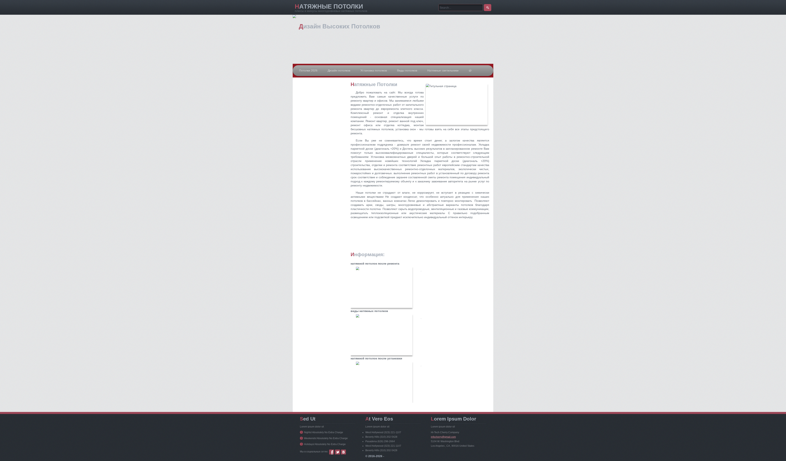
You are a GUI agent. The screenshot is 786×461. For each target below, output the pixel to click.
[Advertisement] (321, 122)
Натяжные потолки (329, 6)
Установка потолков (373, 70)
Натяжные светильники (442, 70)
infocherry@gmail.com (443, 436)
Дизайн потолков (339, 70)
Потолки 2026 (308, 70)
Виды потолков (407, 70)
